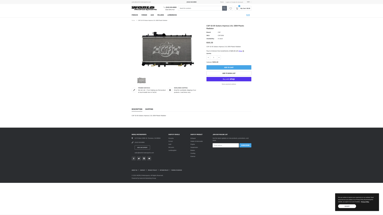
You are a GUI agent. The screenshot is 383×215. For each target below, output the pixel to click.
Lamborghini (172, 15)
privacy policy (365, 201)
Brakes (193, 150)
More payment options (229, 84)
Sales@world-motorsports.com (141, 2)
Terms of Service (176, 170)
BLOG (248, 15)
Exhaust (193, 138)
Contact (143, 170)
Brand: (208, 32)
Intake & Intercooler (197, 141)
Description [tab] (137, 109)
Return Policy (164, 170)
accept (347, 206)
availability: (210, 38)
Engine (193, 144)
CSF (219, 32)
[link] (230, 8)
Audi (152, 15)
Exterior (193, 156)
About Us (135, 170)
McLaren (160, 15)
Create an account (237, 2)
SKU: (208, 35)
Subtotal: (209, 62)
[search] (224, 8)
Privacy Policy (152, 170)
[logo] (144, 8)
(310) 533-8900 (171, 7)
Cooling (193, 153)
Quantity (208, 53)
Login (227, 2)
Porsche (135, 15)
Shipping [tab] (149, 109)
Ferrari (144, 15)
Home (133, 20)
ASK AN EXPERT (142, 148)
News (222, 2)
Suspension (194, 147)
